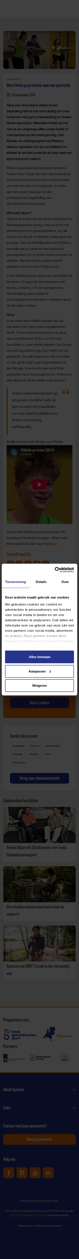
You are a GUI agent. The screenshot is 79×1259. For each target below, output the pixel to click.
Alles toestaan (39, 657)
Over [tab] (65, 582)
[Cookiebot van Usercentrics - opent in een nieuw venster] (56, 569)
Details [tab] (41, 582)
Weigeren (39, 685)
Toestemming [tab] (15, 582)
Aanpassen (37, 671)
